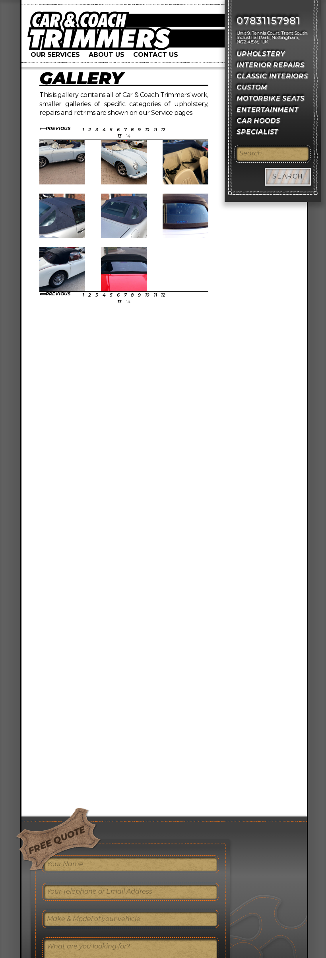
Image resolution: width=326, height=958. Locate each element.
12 (163, 129)
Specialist (257, 132)
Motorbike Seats (271, 98)
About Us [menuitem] (106, 54)
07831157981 (268, 20)
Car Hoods (258, 120)
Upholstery (261, 54)
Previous (58, 128)
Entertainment (267, 109)
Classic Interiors (272, 76)
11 (155, 129)
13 (119, 136)
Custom (252, 87)
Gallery (81, 78)
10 (147, 129)
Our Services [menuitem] (55, 54)
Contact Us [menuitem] (155, 54)
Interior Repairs (271, 65)
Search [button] (287, 176)
